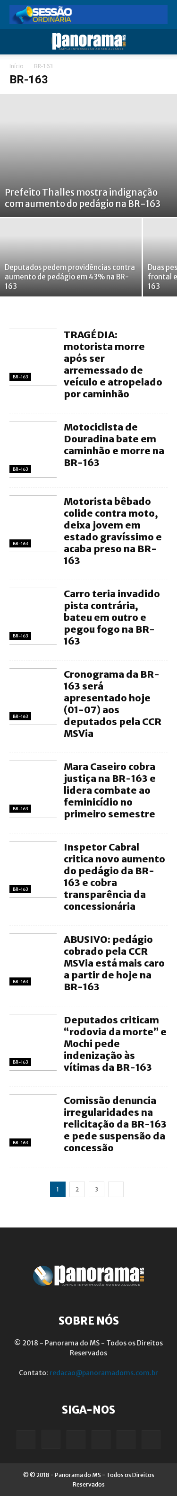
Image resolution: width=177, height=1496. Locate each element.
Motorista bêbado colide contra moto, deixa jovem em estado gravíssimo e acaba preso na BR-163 (113, 530)
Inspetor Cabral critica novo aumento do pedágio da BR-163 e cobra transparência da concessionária (114, 876)
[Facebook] (26, 1439)
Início (16, 66)
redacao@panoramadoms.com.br (104, 1373)
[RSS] (101, 1439)
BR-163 (20, 376)
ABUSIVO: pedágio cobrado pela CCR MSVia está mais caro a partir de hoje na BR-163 (114, 963)
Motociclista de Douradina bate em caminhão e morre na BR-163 (114, 444)
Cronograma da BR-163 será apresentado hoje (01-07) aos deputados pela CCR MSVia (112, 703)
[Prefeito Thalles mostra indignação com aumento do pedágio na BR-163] (88, 155)
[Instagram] (51, 1439)
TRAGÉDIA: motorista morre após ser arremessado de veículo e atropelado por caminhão (113, 364)
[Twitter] (126, 1439)
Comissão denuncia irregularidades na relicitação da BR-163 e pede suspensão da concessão (115, 1124)
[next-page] (116, 1189)
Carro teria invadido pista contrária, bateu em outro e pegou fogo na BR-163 (112, 617)
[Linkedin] (76, 1439)
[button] (16, 41)
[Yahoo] (151, 1439)
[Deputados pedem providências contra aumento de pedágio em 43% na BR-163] (71, 257)
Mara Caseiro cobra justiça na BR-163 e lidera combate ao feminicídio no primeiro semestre (110, 790)
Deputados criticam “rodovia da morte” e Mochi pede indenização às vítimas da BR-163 (115, 1043)
